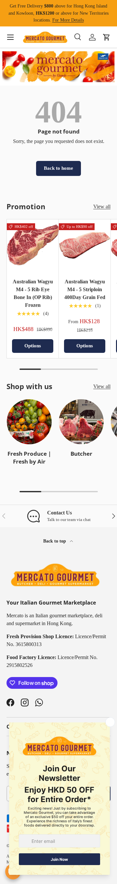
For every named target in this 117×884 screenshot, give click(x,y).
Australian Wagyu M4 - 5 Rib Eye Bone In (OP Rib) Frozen (33, 293)
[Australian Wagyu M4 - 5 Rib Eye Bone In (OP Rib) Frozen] (32, 245)
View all (101, 206)
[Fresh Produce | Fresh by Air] (29, 421)
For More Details (68, 20)
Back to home (58, 168)
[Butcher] (81, 421)
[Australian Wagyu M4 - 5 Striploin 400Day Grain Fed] (84, 245)
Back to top (55, 541)
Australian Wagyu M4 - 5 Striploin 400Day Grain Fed (84, 289)
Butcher (81, 453)
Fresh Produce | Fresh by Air (29, 457)
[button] (106, 37)
